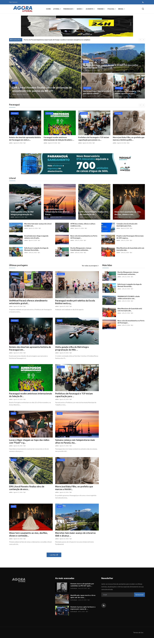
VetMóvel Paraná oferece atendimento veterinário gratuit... (28, 302)
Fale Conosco (13, 2)
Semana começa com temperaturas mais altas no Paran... (57, 212)
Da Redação (73, 588)
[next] (143, 39)
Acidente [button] (89, 9)
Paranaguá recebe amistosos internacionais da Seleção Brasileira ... (24, 138)
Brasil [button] (120, 9)
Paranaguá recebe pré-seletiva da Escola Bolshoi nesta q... (75, 302)
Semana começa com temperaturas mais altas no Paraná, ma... (75, 441)
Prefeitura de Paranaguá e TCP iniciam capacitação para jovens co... (59, 138)
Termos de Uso (138, 632)
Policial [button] (111, 9)
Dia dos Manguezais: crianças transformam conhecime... (80, 249)
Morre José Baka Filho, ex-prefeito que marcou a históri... (74, 487)
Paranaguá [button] (68, 9)
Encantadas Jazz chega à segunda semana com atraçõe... (36, 237)
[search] (143, 9)
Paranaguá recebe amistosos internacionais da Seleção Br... (30, 394)
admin (14, 94)
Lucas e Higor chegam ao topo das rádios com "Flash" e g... (29, 441)
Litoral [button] (56, 9)
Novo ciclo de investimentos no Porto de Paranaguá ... (83, 237)
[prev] (140, 39)
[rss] (103, 605)
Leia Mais (53, 555)
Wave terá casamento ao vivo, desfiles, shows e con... (127, 213)
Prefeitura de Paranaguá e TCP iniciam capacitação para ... (74, 394)
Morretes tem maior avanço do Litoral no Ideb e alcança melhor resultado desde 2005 (110, 66)
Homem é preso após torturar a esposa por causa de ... (82, 608)
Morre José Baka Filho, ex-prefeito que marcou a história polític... (94, 138)
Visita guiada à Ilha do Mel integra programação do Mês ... (72, 348)
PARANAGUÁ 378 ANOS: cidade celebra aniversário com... (129, 297)
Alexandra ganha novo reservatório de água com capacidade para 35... (128, 138)
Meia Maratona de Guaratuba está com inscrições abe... (130, 249)
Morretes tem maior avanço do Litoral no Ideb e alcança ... (75, 534)
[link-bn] (77, 163)
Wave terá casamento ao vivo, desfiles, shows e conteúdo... (28, 534)
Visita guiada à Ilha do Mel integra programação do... (22, 213)
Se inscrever (139, 595)
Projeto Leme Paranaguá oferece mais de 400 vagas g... (130, 237)
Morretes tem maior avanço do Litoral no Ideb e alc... (37, 225)
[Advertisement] (120, 350)
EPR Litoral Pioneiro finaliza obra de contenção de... (94, 213)
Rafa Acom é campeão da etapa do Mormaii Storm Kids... (36, 249)
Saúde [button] (79, 9)
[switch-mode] (143, 2)
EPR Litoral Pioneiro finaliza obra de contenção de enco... (26, 487)
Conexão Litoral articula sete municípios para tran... (126, 225)
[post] (45, 71)
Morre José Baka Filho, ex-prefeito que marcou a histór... (97, 92)
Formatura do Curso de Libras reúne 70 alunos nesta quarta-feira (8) (47, 40)
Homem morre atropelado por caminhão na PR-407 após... (82, 585)
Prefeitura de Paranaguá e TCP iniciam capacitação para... (127, 92)
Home (48, 9)
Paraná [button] (100, 9)
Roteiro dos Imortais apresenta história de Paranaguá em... (30, 348)
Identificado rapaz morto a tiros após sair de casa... (82, 596)
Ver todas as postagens (89, 265)
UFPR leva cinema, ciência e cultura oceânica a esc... (82, 225)
